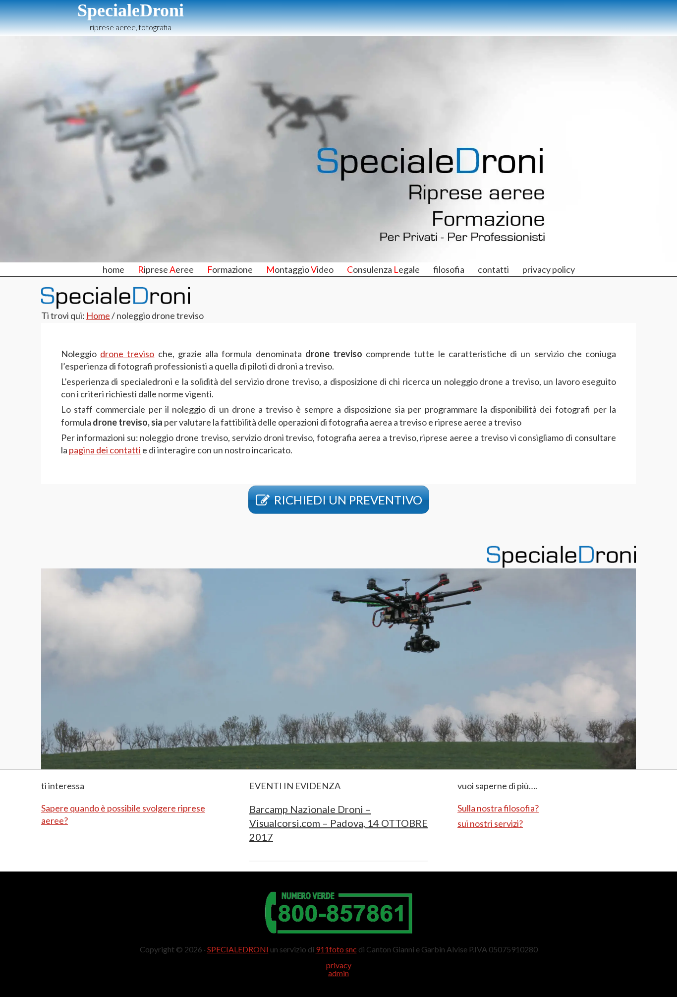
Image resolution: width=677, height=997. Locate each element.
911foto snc (336, 949)
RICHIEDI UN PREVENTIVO (348, 500)
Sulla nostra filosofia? (498, 808)
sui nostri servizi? (490, 823)
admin (338, 973)
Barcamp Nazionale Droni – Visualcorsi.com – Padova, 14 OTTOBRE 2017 (338, 823)
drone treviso (127, 353)
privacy (338, 965)
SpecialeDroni (130, 10)
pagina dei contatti (105, 449)
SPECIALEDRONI (238, 949)
